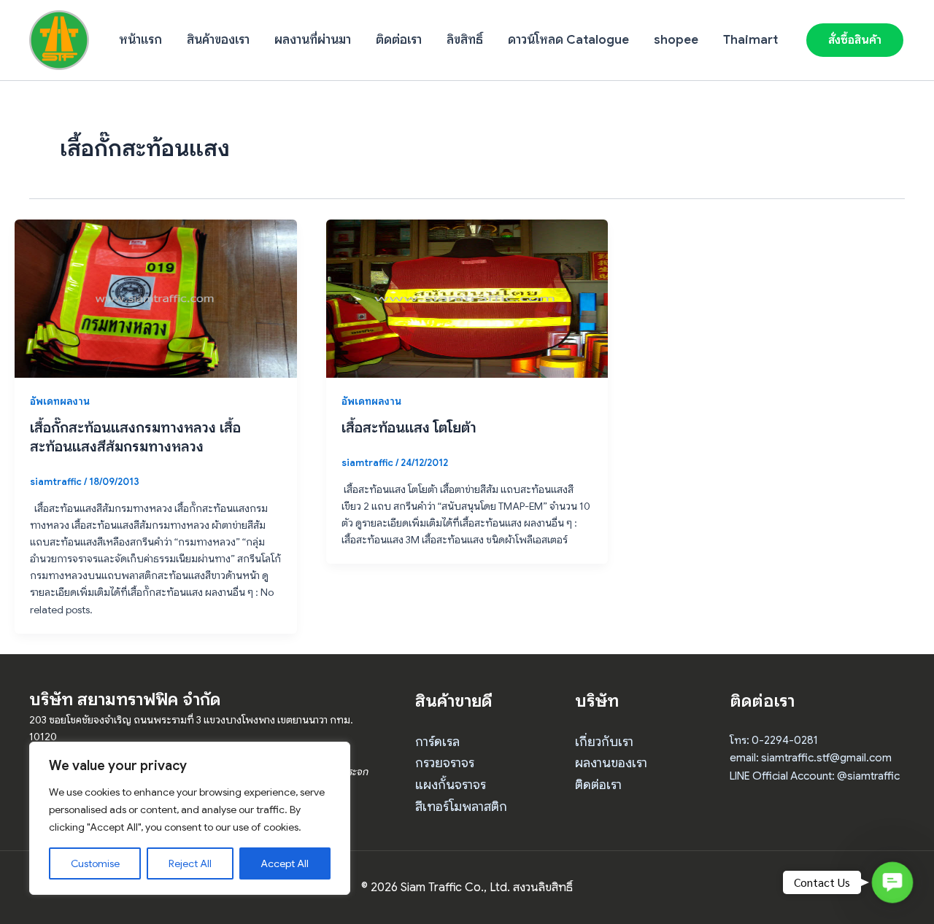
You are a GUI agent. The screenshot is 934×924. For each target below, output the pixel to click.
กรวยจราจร (444, 763)
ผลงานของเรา (611, 763)
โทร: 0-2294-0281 (774, 740)
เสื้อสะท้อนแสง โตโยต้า (408, 428)
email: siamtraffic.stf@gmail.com (811, 757)
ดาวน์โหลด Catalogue (568, 39)
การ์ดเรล (437, 742)
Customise (95, 863)
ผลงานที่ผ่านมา (312, 39)
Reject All (190, 863)
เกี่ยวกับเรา (604, 742)
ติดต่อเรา (399, 39)
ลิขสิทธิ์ (465, 39)
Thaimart (750, 39)
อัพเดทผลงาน (60, 401)
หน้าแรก (140, 39)
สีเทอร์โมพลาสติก (461, 807)
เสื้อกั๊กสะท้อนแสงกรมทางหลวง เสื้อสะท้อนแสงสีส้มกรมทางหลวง (135, 437)
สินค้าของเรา (218, 39)
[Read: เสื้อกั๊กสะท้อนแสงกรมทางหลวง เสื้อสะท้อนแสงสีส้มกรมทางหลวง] (156, 297)
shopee (676, 39)
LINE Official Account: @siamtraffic (815, 776)
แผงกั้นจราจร (450, 785)
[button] (855, 40)
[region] (189, 818)
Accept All (284, 863)
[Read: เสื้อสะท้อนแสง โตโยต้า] (467, 297)
